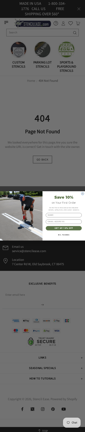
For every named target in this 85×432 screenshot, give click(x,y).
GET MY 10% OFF (63, 228)
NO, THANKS (63, 235)
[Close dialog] (82, 193)
